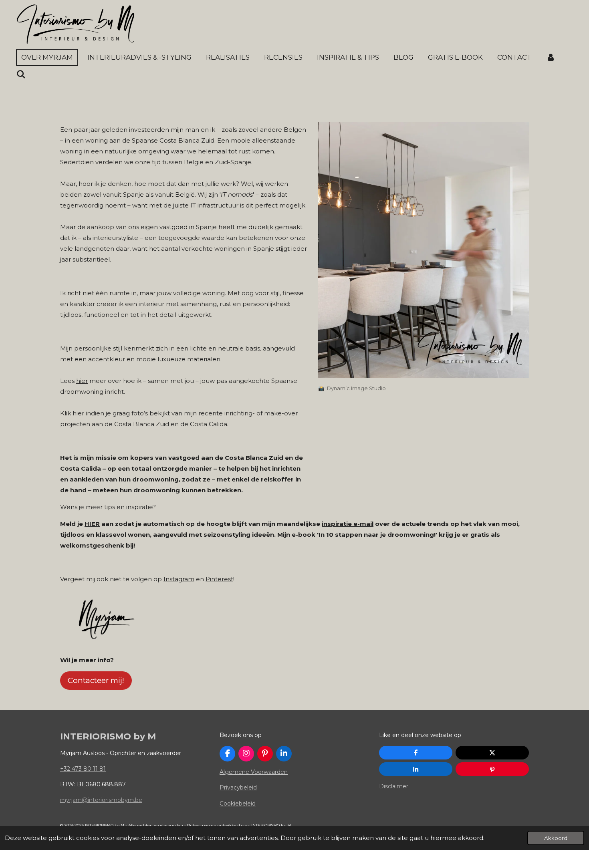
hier (82, 381)
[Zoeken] (21, 74)
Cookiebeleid (238, 803)
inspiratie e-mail (347, 524)
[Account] (551, 57)
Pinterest (219, 579)
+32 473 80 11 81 (83, 768)
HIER (92, 524)
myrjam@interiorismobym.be (101, 800)
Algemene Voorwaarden (254, 771)
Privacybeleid (238, 787)
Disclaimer (393, 786)
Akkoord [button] (555, 838)
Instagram (178, 579)
